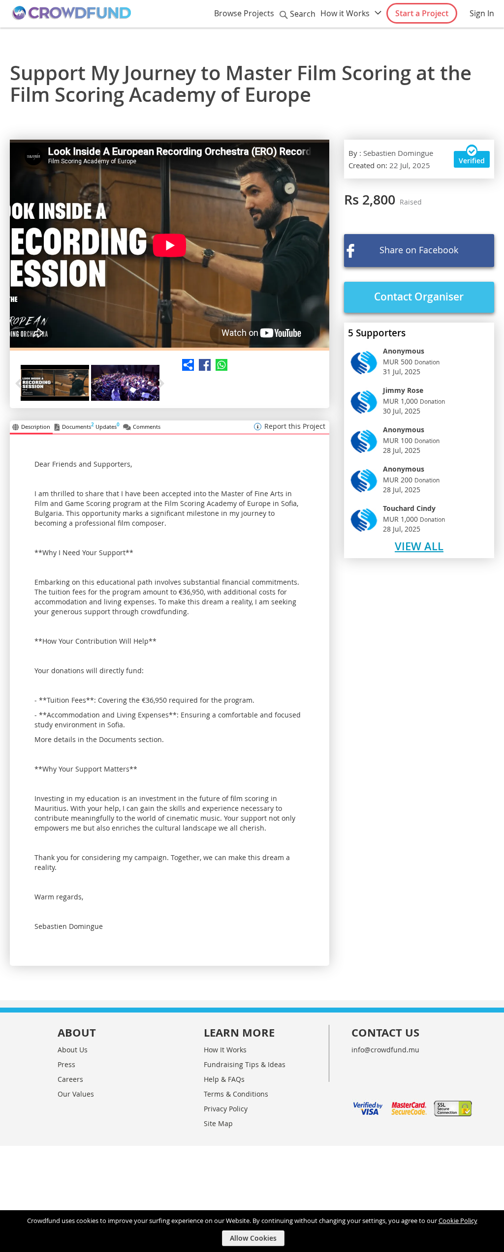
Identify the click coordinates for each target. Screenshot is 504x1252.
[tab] (31, 427)
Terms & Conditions (236, 1094)
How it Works (345, 13)
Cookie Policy (458, 1220)
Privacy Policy (226, 1108)
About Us (73, 1049)
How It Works (225, 1049)
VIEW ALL (419, 546)
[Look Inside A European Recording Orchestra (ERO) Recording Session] (169, 245)
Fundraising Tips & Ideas (244, 1064)
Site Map (218, 1123)
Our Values (76, 1094)
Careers (70, 1079)
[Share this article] (202, 365)
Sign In (482, 13)
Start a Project (421, 13)
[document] (253, 1231)
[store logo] (71, 13)
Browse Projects (244, 13)
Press (66, 1064)
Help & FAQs (224, 1079)
